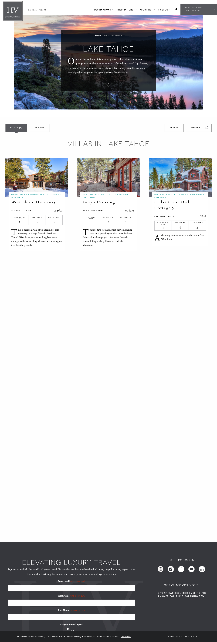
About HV (146, 10)
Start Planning (194, 9)
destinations (113, 35)
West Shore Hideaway (33, 202)
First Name (71, 596)
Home (98, 35)
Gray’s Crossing (99, 202)
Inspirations (125, 10)
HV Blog (163, 10)
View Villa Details (30, 178)
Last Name (71, 610)
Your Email (71, 581)
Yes (72, 630)
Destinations (102, 10)
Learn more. (126, 636)
